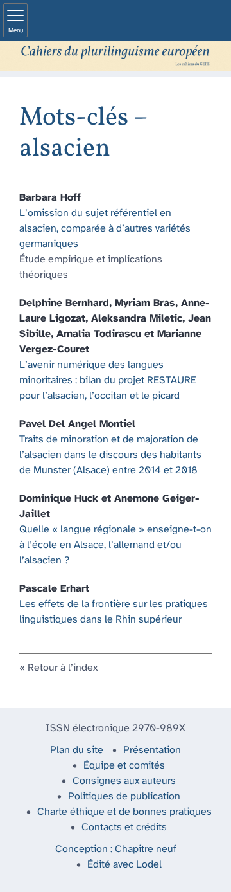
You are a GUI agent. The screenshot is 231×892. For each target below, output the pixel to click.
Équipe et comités (124, 765)
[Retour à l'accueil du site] (115, 56)
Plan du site (76, 750)
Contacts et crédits (124, 827)
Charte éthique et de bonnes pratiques (124, 811)
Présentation (152, 750)
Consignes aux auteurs (124, 781)
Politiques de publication (124, 796)
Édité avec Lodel (124, 864)
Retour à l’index (63, 667)
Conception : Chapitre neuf (115, 849)
